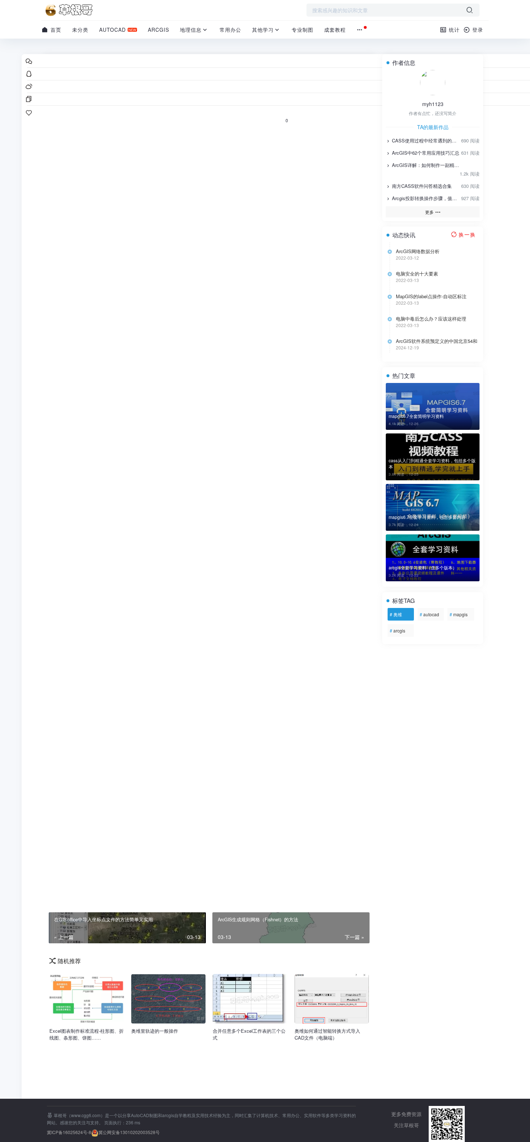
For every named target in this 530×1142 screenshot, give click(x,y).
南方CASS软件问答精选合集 (421, 185)
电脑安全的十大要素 (417, 274)
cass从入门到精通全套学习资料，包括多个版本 (432, 463)
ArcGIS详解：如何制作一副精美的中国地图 (425, 165)
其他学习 (263, 29)
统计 (453, 29)
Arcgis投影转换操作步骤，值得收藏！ (425, 198)
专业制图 (302, 29)
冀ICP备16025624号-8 (69, 1132)
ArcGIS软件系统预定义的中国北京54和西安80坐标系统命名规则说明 (436, 341)
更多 (430, 212)
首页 (55, 29)
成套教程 (335, 29)
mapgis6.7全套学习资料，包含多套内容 (427, 517)
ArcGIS (158, 29)
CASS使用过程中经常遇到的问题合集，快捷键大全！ (425, 140)
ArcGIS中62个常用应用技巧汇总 (424, 152)
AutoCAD (112, 29)
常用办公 (230, 29)
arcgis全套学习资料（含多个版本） (423, 567)
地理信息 (191, 29)
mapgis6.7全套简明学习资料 (416, 416)
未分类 (80, 29)
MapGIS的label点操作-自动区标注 (431, 296)
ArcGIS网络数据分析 (418, 251)
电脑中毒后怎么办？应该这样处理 (431, 319)
